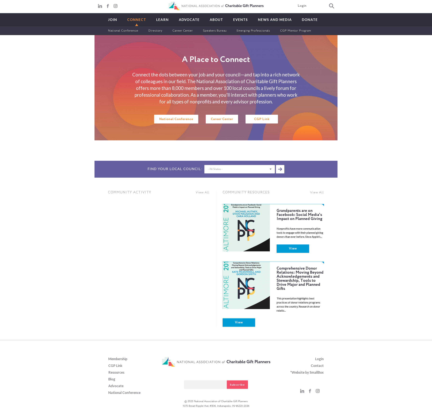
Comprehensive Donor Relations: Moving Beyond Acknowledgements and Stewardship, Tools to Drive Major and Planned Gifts (300, 278)
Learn (162, 20)
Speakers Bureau (215, 30)
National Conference (123, 30)
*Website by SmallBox (307, 372)
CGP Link (261, 119)
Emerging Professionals (253, 30)
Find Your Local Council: (175, 169)
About (216, 20)
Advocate (189, 20)
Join (112, 20)
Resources (116, 372)
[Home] (216, 9)
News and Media (275, 20)
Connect (136, 20)
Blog (111, 379)
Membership (117, 359)
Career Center (182, 30)
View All (203, 192)
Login (302, 6)
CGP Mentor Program (295, 30)
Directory (155, 30)
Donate (310, 20)
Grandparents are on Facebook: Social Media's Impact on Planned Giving (299, 215)
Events (240, 20)
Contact (317, 366)
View (293, 248)
